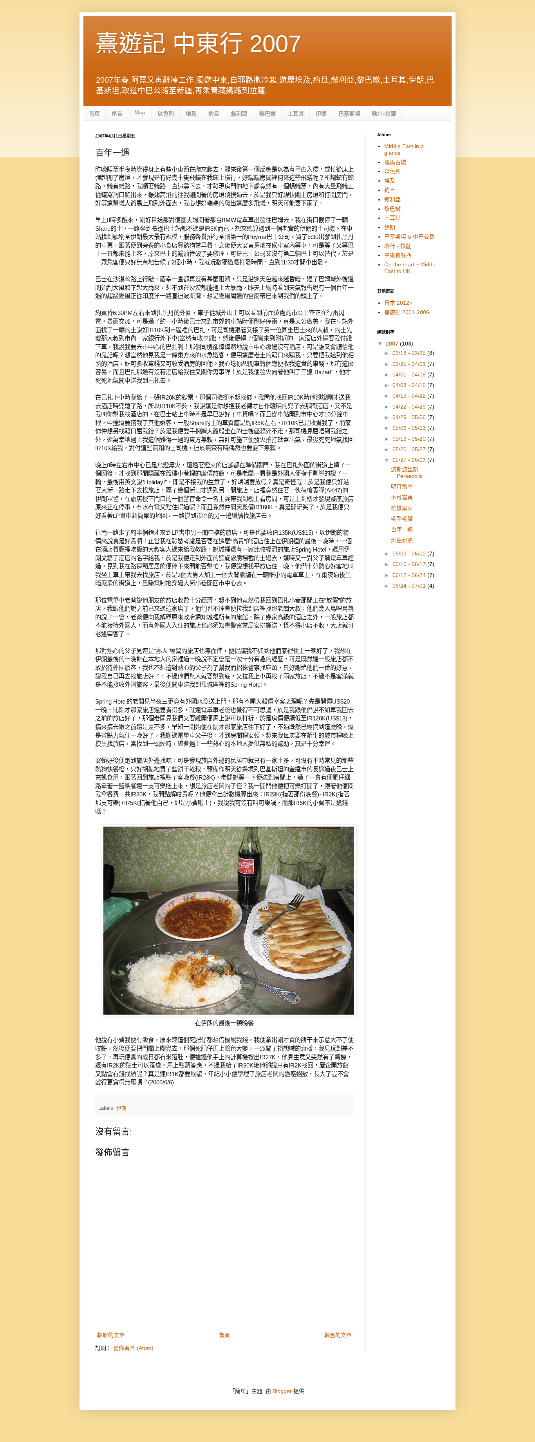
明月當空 (402, 486)
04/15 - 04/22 (409, 396)
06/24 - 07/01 (409, 586)
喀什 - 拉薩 (397, 246)
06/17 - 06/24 (409, 575)
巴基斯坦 (349, 113)
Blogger (282, 1391)
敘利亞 (392, 199)
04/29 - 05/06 (409, 417)
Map (140, 112)
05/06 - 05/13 (409, 428)
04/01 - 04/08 (409, 374)
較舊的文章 (338, 1335)
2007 (393, 343)
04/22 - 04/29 (409, 406)
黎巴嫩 (267, 113)
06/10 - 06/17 (409, 564)
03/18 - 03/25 (409, 353)
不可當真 (402, 497)
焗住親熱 (402, 540)
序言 (117, 113)
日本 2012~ (398, 303)
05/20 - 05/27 (409, 449)
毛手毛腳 (402, 519)
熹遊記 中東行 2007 (198, 44)
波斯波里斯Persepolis (407, 472)
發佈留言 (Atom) (133, 1348)
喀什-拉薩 (384, 113)
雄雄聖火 (402, 508)
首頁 (94, 113)
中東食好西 (398, 255)
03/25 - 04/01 (409, 364)
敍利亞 (239, 113)
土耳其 (295, 113)
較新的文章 (111, 1335)
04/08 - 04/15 (409, 385)
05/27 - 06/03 (409, 460)
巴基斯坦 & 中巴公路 (409, 236)
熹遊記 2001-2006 (406, 312)
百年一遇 (402, 529)
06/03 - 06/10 (409, 553)
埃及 (191, 113)
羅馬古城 (395, 162)
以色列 (165, 113)
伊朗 (321, 113)
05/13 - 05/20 (409, 439)
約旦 (213, 113)
